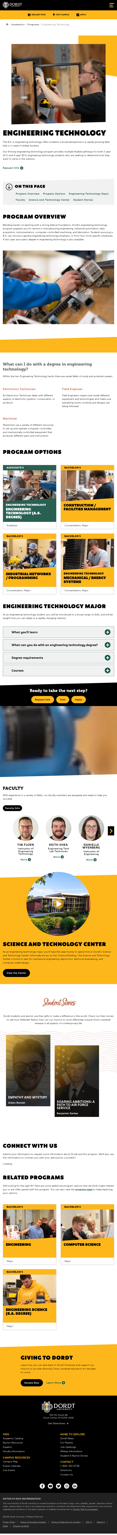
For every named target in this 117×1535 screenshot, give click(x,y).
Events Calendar (12, 1465)
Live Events (9, 1470)
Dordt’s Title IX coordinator (85, 1509)
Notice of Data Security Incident (66, 1522)
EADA (5, 1526)
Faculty (20, 200)
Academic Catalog (13, 1438)
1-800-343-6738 (69, 1465)
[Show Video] (58, 904)
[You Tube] (50, 1486)
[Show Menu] (111, 5)
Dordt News (67, 1438)
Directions (66, 1470)
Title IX (89, 1522)
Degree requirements (27, 658)
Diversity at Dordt (21, 1526)
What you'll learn (25, 632)
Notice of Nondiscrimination (33, 1522)
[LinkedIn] (74, 1486)
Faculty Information (14, 1451)
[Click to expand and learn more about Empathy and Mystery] (28, 1070)
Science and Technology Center (49, 200)
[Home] (7, 24)
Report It (101, 1522)
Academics (18, 24)
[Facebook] (42, 1486)
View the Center (16, 973)
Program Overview (28, 193)
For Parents (66, 1442)
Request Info (39, 14)
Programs (33, 24)
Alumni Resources (13, 1442)
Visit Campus (62, 14)
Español (7, 1447)
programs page (83, 1189)
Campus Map (10, 1461)
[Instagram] (66, 1486)
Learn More (54, 1382)
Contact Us (66, 1474)
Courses (18, 671)
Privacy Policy (9, 1522)
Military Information (71, 1451)
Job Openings (68, 1447)
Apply (83, 14)
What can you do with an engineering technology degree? (55, 645)
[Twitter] (58, 1486)
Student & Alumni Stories (74, 1455)
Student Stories (83, 200)
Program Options (54, 193)
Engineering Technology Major (89, 193)
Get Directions (56, 1423)
